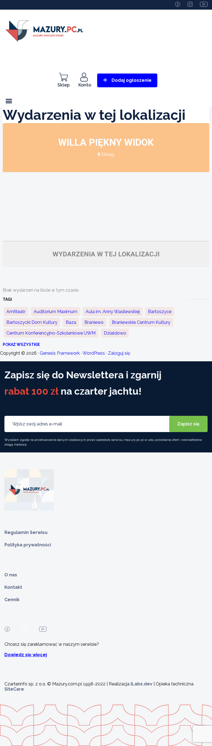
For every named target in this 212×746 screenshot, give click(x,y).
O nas (10, 574)
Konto (84, 85)
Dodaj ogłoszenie (132, 80)
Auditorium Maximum (55, 311)
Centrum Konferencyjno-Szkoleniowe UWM (51, 333)
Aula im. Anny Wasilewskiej (113, 311)
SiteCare (14, 689)
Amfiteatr (15, 311)
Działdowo (115, 333)
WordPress (94, 353)
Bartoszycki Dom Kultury (31, 322)
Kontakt (13, 587)
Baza (71, 322)
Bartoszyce (159, 311)
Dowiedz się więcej (25, 654)
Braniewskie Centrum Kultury (141, 322)
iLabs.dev (141, 684)
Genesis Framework (60, 353)
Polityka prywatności (27, 544)
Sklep (63, 85)
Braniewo (94, 322)
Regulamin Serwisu (25, 532)
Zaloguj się (119, 353)
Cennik (12, 599)
